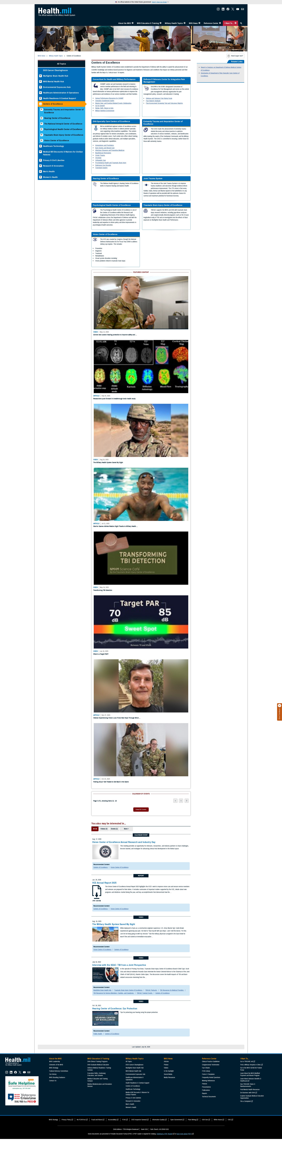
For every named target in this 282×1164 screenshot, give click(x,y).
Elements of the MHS (56, 611)
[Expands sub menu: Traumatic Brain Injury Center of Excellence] (41, 135)
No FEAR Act (81, 666)
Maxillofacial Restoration (103, 153)
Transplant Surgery (101, 168)
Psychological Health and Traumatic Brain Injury (110, 163)
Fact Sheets (206, 614)
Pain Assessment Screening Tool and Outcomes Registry (164, 103)
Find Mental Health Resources (250, 636)
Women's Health (50, 177)
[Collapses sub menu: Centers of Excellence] (40, 103)
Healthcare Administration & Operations (61, 92)
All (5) (95, 375)
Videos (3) (104, 375)
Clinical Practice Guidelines (211, 608)
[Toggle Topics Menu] (184, 23)
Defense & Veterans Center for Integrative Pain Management (164, 80)
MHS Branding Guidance (57, 624)
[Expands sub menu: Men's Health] (40, 171)
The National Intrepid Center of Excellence (63, 123)
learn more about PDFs (184, 680)
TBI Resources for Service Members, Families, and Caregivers (113, 539)
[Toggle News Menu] (199, 23)
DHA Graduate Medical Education (98, 611)
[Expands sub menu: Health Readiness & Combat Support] (40, 98)
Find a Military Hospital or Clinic (250, 611)
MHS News (193, 23)
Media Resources (169, 624)
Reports (204, 640)
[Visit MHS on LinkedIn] (223, 10)
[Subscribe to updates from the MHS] (242, 10)
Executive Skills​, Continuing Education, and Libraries (96, 620)
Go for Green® (100, 106)
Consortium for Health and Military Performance (114, 79)
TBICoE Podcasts (151, 536)
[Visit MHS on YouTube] (237, 10)
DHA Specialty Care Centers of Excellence (111, 121)
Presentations (206, 633)
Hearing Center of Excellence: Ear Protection (114, 554)
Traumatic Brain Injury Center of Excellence (63, 135)
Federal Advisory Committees (58, 617)
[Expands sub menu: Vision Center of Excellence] (41, 140)
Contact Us (52, 627)
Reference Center (211, 23)
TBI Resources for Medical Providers (172, 536)
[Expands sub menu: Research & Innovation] (40, 165)
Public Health (97, 580)
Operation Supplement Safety (104, 101)
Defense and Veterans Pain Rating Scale (159, 98)
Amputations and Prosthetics (104, 145)
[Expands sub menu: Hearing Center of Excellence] (41, 118)
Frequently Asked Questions (211, 624)
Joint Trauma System (152, 178)
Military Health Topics (174, 23)
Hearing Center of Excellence (57, 118)
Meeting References (208, 627)
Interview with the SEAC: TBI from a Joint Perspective (119, 511)
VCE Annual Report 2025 (104, 429)
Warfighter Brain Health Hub (55, 76)
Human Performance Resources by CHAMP (109, 98)
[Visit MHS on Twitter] (232, 10)
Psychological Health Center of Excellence (63, 129)
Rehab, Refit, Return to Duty (104, 108)
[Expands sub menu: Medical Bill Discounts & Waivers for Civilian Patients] (40, 151)
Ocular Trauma (100, 155)
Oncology (98, 158)
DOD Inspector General (138, 666)
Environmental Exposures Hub (57, 87)
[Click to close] (279, 705)
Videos (166, 614)
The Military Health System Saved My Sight (113, 470)
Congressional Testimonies (210, 611)
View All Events (141, 356)
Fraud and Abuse (96, 666)
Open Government (176, 666)
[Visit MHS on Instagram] (218, 10)
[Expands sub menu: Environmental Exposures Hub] (40, 87)
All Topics (61, 63)
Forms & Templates (208, 620)
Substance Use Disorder (103, 165)
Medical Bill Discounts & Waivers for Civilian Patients (63, 153)
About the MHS (124, 23)
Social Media (168, 620)
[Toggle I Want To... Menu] (235, 23)
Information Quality (158, 666)
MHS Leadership (54, 608)
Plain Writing (192, 666)
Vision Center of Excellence (56, 140)
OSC (229, 666)
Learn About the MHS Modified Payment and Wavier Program (250, 620)
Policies (204, 630)
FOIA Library (206, 617)
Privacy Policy (66, 666)
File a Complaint (245, 647)
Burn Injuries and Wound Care (104, 148)
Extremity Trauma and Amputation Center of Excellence (64, 111)
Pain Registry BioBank (153, 101)
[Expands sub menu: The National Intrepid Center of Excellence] (41, 123)
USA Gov (205, 666)
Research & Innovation (53, 166)
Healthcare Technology (53, 146)
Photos (166, 611)
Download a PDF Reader (164, 680)
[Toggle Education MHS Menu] (160, 23)
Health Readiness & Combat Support (59, 98)
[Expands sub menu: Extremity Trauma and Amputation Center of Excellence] (41, 109)
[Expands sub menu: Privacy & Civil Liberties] (40, 160)
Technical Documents (209, 643)
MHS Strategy (53, 614)
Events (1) (114, 375)
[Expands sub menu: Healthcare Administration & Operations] (40, 92)
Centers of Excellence (53, 104)
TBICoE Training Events (145, 539)
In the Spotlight (169, 617)
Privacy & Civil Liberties (54, 160)
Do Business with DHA (247, 639)
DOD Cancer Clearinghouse (55, 70)
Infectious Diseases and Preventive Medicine (109, 150)
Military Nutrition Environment (104, 111)
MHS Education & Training (148, 23)
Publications (206, 636)
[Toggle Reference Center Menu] (220, 23)
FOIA (124, 666)
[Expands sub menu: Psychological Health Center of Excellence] (41, 129)
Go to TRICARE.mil (246, 608)
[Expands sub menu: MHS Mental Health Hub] (40, 81)
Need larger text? (237, 56)
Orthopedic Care (100, 160)
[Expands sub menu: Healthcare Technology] (40, 146)
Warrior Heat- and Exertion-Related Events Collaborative (113, 103)
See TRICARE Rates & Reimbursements (247, 631)
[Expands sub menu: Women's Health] (40, 177)
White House (218, 666)
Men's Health (49, 171)
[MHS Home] (19, 612)
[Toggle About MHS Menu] (132, 23)
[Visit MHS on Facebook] (228, 10)
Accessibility (112, 666)
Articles (166, 608)
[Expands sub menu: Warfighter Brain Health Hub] (40, 75)
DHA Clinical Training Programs (97, 608)
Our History (53, 620)
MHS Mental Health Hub (53, 81)
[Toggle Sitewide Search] (241, 23)
